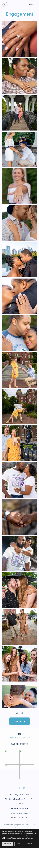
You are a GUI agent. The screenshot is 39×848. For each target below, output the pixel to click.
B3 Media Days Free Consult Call (19, 799)
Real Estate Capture (19, 808)
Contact (19, 803)
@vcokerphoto (19, 744)
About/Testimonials (19, 817)
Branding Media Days (19, 794)
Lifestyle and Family (19, 813)
